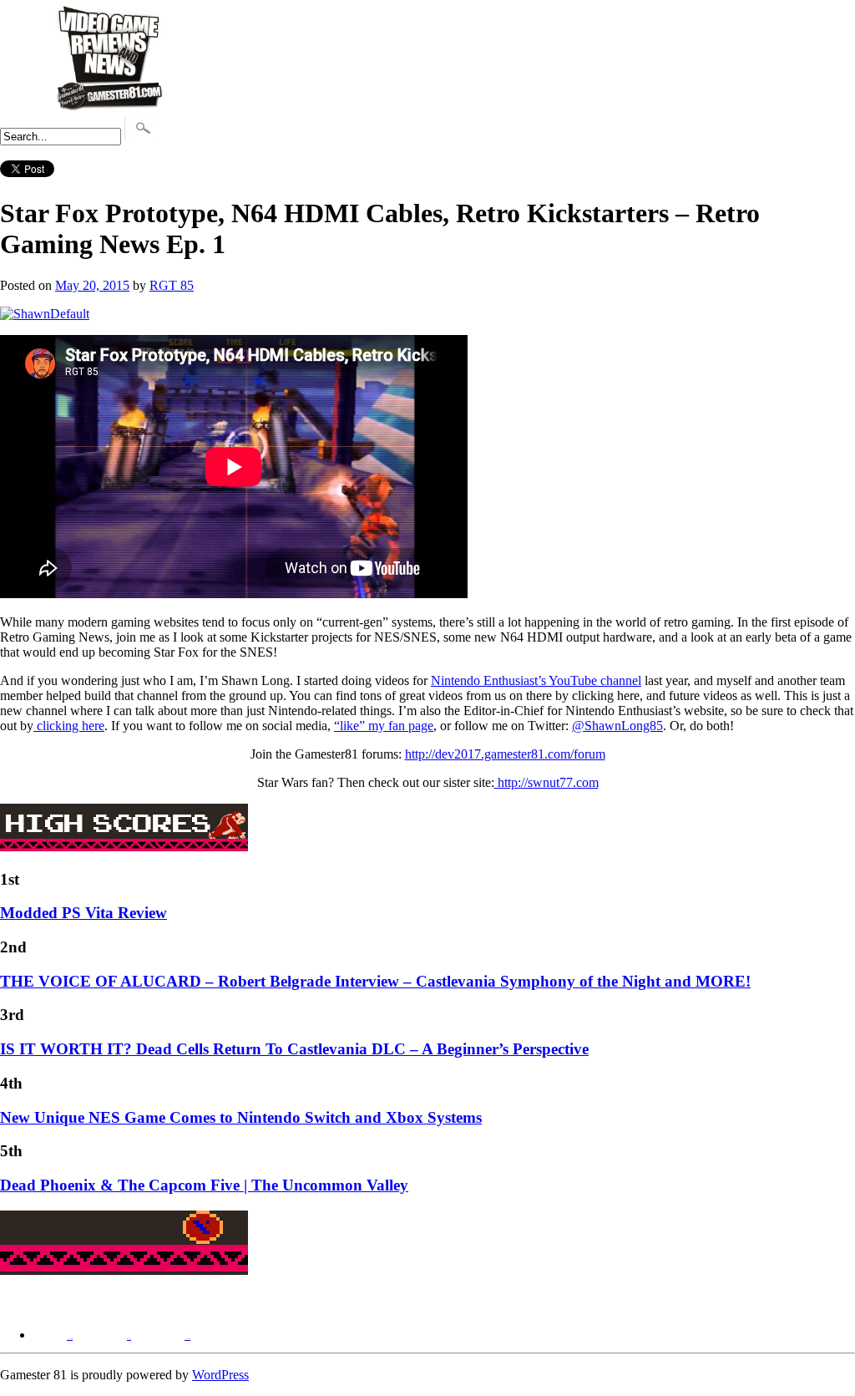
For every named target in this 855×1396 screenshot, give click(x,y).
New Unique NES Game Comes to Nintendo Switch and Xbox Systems (241, 1117)
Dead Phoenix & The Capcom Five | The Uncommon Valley (204, 1185)
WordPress (220, 1375)
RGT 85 (171, 285)
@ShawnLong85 (617, 725)
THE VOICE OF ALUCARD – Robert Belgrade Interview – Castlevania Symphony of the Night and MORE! (375, 981)
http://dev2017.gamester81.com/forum (505, 754)
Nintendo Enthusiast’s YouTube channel (536, 680)
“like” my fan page (383, 725)
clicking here (68, 725)
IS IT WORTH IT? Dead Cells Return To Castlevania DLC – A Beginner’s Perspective (294, 1049)
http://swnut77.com (546, 782)
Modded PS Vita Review (83, 912)
